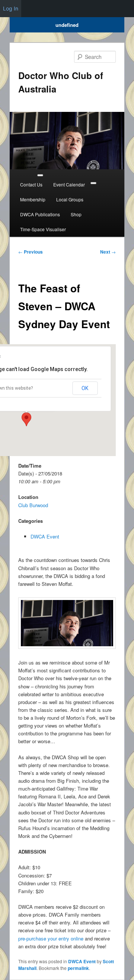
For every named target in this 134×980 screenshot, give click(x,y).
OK (85, 388)
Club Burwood (33, 505)
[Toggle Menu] (40, 175)
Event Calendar (69, 184)
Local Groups (69, 199)
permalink (78, 968)
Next (108, 251)
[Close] (93, 183)
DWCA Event (45, 536)
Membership (32, 199)
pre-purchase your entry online (50, 938)
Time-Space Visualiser (43, 229)
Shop (76, 214)
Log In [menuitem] (10, 8)
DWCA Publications (40, 214)
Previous (30, 251)
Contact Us (31, 184)
